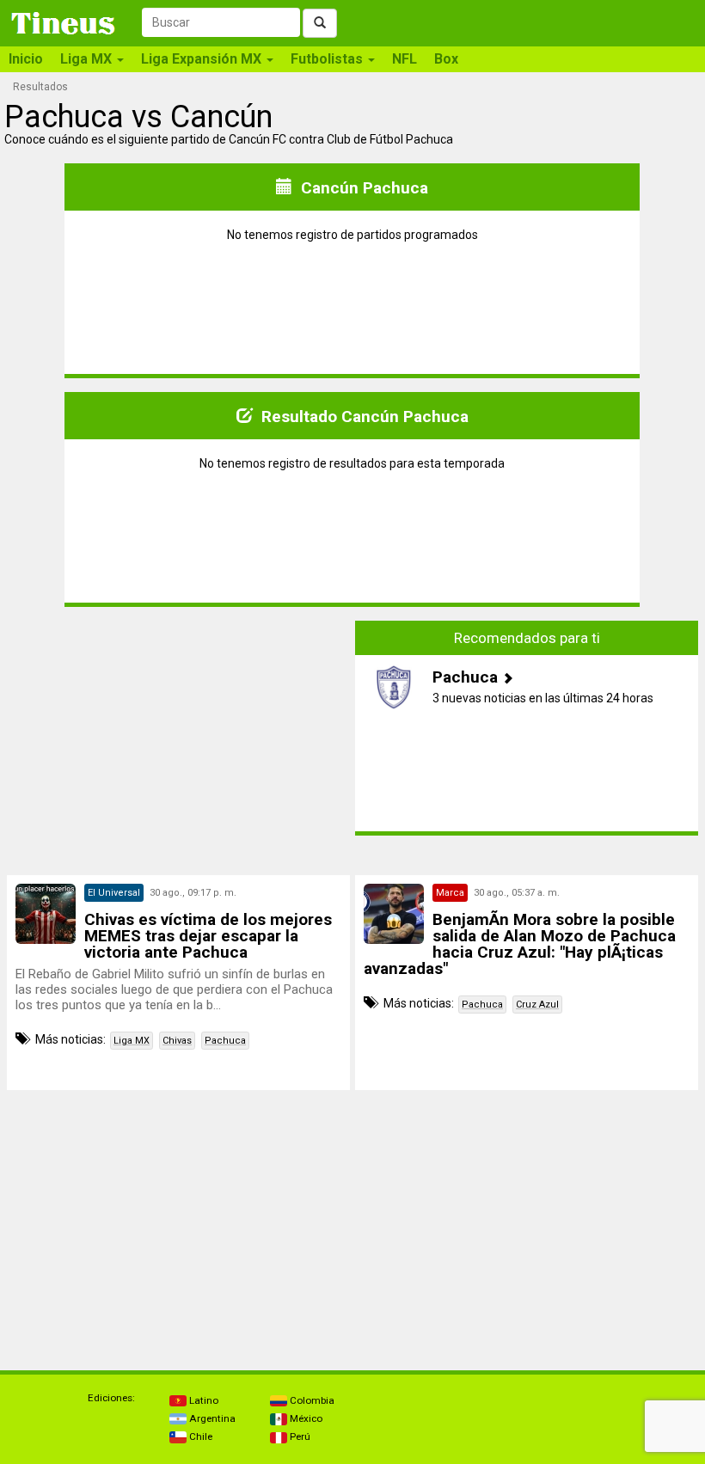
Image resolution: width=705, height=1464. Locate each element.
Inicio (26, 59)
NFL (404, 59)
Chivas (177, 1040)
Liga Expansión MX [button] (203, 59)
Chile (199, 1436)
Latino (202, 1400)
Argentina (211, 1418)
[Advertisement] (179, 728)
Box (446, 59)
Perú (298, 1436)
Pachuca (225, 1040)
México (304, 1418)
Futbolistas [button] (328, 59)
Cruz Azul (537, 1004)
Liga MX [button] (87, 59)
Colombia (310, 1400)
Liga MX (131, 1040)
